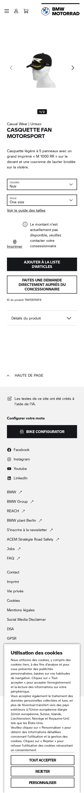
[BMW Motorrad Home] (60, 11)
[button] (6, 11)
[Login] (16, 9)
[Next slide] (72, 67)
